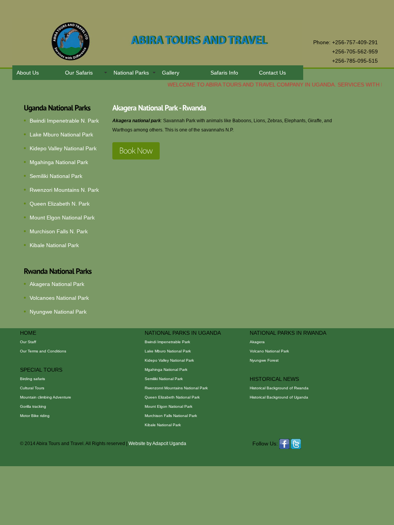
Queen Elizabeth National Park (172, 397)
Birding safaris (32, 379)
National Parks (131, 73)
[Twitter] (296, 443)
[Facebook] (284, 443)
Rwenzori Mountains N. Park (64, 190)
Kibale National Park (54, 245)
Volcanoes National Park (59, 298)
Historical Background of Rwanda (279, 388)
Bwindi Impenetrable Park (167, 342)
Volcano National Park (269, 351)
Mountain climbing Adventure (45, 397)
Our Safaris (79, 73)
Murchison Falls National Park (171, 416)
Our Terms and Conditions (43, 351)
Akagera (257, 342)
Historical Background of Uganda (279, 397)
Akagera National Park (57, 284)
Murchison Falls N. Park (59, 231)
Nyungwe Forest (264, 360)
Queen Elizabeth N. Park (60, 204)
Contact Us (272, 73)
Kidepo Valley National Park (63, 148)
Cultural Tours (32, 388)
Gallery (170, 73)
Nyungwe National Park (58, 312)
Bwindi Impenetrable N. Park (64, 121)
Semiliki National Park (56, 176)
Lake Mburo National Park (61, 134)
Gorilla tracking (33, 406)
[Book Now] (136, 150)
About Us (28, 73)
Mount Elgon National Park (62, 217)
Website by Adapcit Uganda (157, 443)
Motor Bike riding (35, 416)
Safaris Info (224, 73)
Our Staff (28, 342)
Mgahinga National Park (59, 162)
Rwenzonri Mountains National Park (176, 388)
